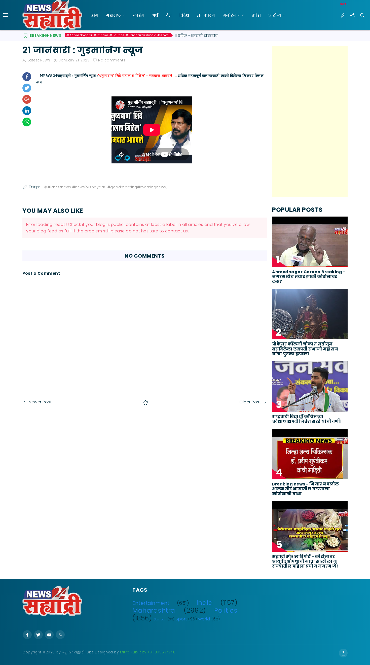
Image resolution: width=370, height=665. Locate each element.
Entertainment (151, 603)
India (205, 602)
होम (94, 15)
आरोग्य (274, 15)
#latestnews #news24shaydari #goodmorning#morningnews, (107, 187)
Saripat (160, 619)
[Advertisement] (310, 121)
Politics (225, 610)
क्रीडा (256, 15)
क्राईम (138, 15)
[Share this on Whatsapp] (26, 122)
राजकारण (206, 15)
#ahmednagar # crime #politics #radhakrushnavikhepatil (118, 35)
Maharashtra (153, 610)
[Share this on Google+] (26, 99)
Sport (181, 619)
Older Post (250, 402)
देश (169, 15)
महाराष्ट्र (113, 15)
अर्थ (155, 15)
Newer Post (40, 402)
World (204, 619)
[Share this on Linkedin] (26, 110)
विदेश (184, 15)
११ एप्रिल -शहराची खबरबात (196, 35)
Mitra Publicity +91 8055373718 (148, 652)
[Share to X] (26, 88)
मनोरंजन (231, 15)
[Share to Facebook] (26, 76)
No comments (112, 60)
